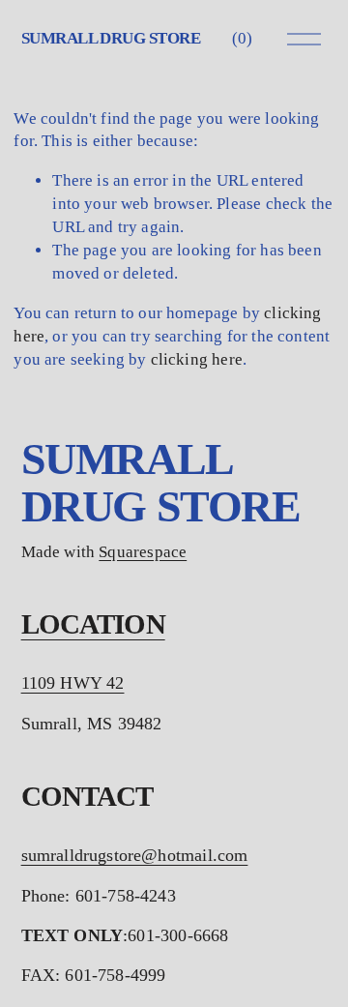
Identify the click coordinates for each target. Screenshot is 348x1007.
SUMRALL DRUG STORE (111, 38)
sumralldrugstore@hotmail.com (134, 855)
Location (93, 623)
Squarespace (143, 552)
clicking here (197, 359)
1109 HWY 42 (73, 683)
